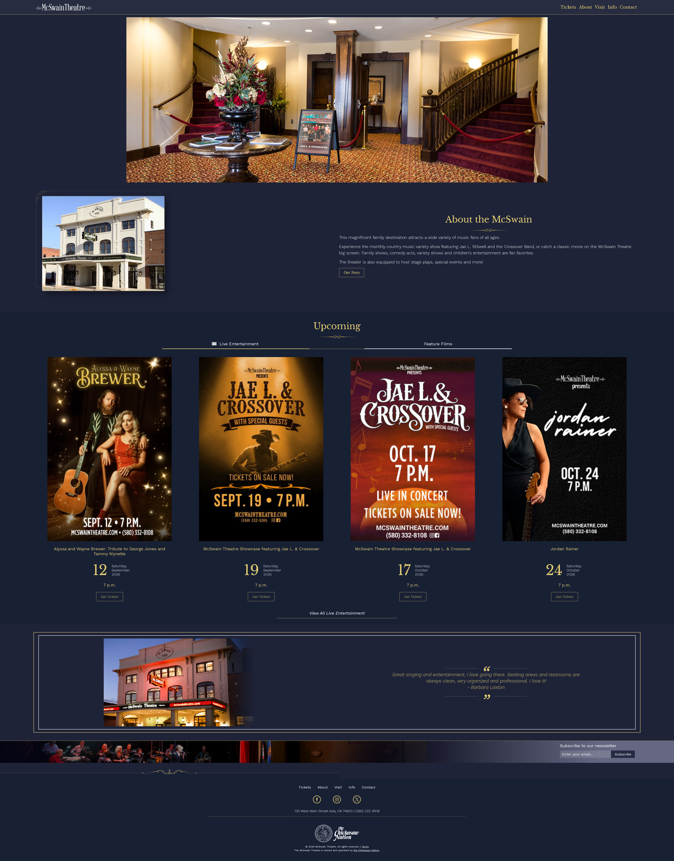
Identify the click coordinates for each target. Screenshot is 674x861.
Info (612, 7)
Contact (628, 7)
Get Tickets (109, 597)
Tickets (568, 7)
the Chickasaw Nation (366, 850)
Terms (365, 846)
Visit (600, 7)
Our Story (352, 272)
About (585, 7)
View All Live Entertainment (337, 613)
